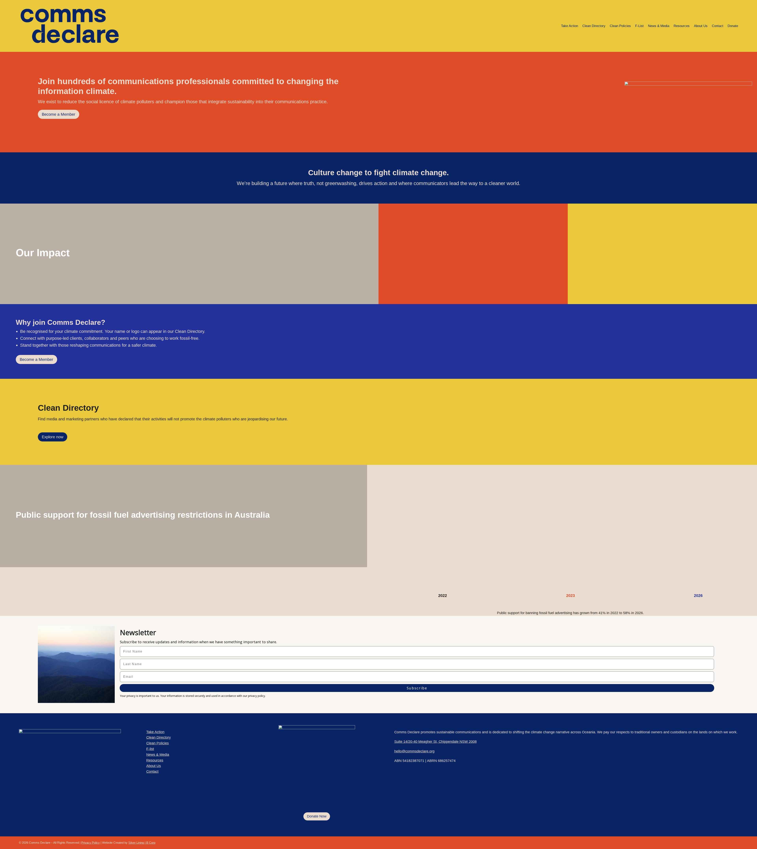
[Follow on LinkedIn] (725, 841)
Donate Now (316, 816)
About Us (701, 26)
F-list (150, 749)
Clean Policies (620, 26)
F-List (639, 26)
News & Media (658, 26)
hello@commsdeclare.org (414, 751)
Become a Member (58, 114)
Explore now (52, 437)
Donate (733, 26)
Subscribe (417, 688)
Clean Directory (593, 26)
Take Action (569, 26)
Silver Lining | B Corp (141, 842)
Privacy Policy (90, 842)
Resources (682, 26)
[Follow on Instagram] (734, 841)
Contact (717, 26)
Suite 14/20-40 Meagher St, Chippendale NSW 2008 (435, 742)
